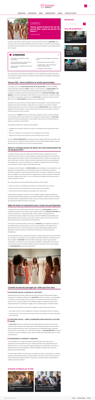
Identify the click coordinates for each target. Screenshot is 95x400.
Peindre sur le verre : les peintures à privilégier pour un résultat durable (74, 66)
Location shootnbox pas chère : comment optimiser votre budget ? (75, 38)
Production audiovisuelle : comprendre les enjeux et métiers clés (74, 52)
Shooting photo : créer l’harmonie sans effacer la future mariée (47, 65)
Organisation (35, 23)
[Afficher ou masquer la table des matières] (42, 55)
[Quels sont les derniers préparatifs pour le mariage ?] (48, 381)
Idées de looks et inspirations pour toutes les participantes (21, 66)
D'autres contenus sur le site (20, 369)
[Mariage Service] (47, 6)
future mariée (51, 88)
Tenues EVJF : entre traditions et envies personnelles (20, 59)
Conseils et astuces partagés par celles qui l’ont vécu (48, 59)
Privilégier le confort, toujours (45, 68)
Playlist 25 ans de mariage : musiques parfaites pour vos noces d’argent (20, 387)
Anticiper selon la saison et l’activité (46, 62)
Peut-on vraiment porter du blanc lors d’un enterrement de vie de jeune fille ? (21, 63)
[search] (85, 6)
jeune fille (52, 41)
